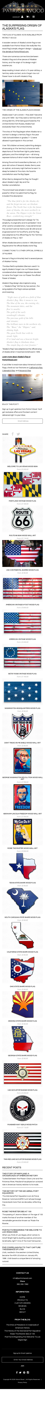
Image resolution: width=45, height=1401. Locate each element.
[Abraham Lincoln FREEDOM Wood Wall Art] (22, 798)
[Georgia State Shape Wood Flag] (22, 1039)
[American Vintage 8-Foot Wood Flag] (22, 588)
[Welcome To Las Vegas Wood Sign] (22, 450)
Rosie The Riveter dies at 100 (22, 1334)
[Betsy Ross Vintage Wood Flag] (22, 658)
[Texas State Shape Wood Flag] (22, 867)
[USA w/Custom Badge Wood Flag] (22, 1074)
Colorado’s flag (8, 371)
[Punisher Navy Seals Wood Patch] (22, 1109)
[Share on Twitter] (18, 434)
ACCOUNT (16, 17)
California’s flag (35, 368)
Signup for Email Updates (22, 1353)
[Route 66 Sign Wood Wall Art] (22, 519)
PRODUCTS (22, 1300)
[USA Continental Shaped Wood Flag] (22, 554)
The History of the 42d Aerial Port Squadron (22, 1331)
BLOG (22, 1309)
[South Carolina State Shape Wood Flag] (22, 901)
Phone (22, 1281)
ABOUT (22, 1312)
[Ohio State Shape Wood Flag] (22, 970)
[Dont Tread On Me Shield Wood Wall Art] (22, 727)
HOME (22, 1297)
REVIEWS (22, 1306)
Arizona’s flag (25, 371)
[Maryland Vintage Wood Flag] (22, 485)
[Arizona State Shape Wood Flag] (22, 1005)
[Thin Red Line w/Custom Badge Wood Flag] (22, 1143)
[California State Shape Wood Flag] (22, 936)
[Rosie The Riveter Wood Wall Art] (22, 832)
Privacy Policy (22, 1382)
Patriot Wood (20, 1379)
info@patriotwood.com (22, 1278)
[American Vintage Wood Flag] (22, 623)
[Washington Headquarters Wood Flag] (22, 692)
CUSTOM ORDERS (22, 1303)
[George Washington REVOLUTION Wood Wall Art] (22, 761)
